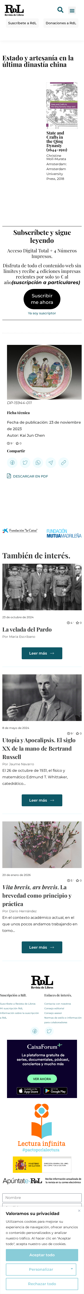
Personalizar (41, 1269)
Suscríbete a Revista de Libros (17, 1003)
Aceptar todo (42, 1255)
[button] (72, 10)
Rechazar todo (42, 1284)
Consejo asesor (53, 1013)
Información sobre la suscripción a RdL (19, 1015)
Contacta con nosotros (57, 1003)
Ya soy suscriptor (42, 313)
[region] (42, 1250)
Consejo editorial (54, 1008)
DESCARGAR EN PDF (30, 476)
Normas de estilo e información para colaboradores (63, 1020)
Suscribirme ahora (42, 299)
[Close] (79, 1210)
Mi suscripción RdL (11, 1008)
